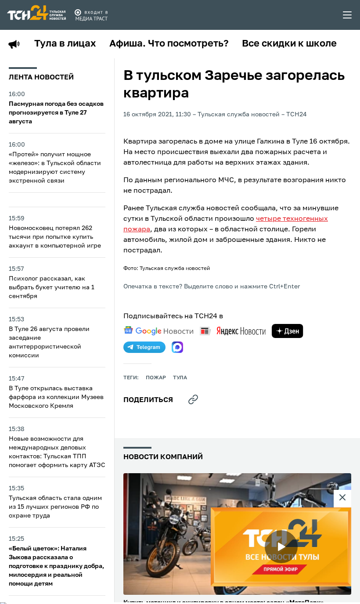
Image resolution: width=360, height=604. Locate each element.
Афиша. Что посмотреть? (169, 44)
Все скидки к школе (289, 44)
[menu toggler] (347, 15)
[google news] (158, 331)
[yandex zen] (287, 331)
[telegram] (144, 347)
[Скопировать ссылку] (193, 399)
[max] (177, 347)
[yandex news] (233, 330)
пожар (156, 378)
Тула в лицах (65, 44)
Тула (180, 378)
